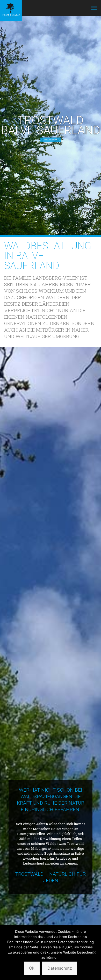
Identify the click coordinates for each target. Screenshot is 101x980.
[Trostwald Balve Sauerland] (11, 8)
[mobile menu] (94, 7)
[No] (94, 952)
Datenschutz (59, 968)
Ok (31, 968)
